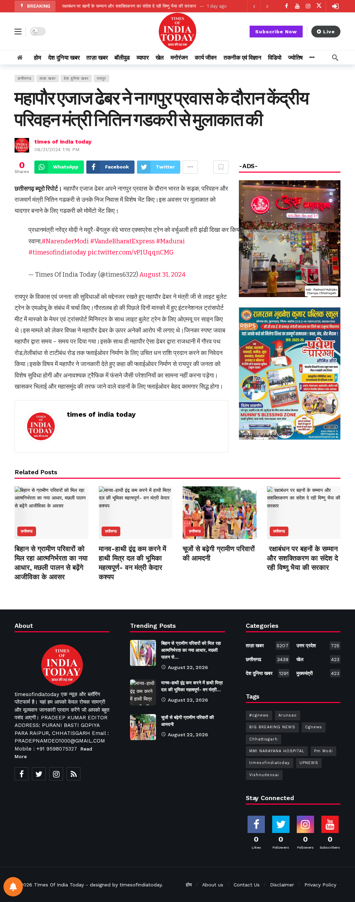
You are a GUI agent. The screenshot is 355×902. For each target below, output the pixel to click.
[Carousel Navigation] (260, 6)
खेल (317, 659)
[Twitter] (39, 773)
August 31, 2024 (162, 274)
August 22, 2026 (188, 667)
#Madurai (170, 241)
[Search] (335, 57)
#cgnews (259, 715)
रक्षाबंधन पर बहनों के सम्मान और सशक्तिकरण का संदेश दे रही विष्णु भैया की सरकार (128, 6)
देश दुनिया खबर (76, 78)
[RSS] (73, 773)
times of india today (63, 141)
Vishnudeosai (264, 775)
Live (329, 31)
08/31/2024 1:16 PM (56, 149)
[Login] (335, 6)
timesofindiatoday (269, 763)
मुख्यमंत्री (317, 673)
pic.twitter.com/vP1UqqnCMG (131, 252)
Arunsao (287, 715)
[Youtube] (297, 6)
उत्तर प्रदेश (317, 645)
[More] (312, 57)
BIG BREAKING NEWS (272, 727)
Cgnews (313, 727)
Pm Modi (323, 751)
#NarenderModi (65, 241)
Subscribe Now (276, 31)
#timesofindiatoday (57, 252)
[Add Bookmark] (220, 167)
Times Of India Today (59, 884)
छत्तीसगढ (25, 78)
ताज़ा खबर (48, 78)
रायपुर (101, 78)
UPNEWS (309, 763)
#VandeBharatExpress (122, 241)
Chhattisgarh (263, 739)
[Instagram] (308, 6)
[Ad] (289, 373)
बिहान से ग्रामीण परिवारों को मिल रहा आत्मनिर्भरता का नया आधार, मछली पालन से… (191, 650)
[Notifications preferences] (13, 886)
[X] (318, 6)
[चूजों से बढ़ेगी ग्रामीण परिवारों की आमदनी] (220, 512)
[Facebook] (286, 6)
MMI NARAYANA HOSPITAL (276, 751)
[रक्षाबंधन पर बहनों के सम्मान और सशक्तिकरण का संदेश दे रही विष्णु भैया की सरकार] (304, 512)
